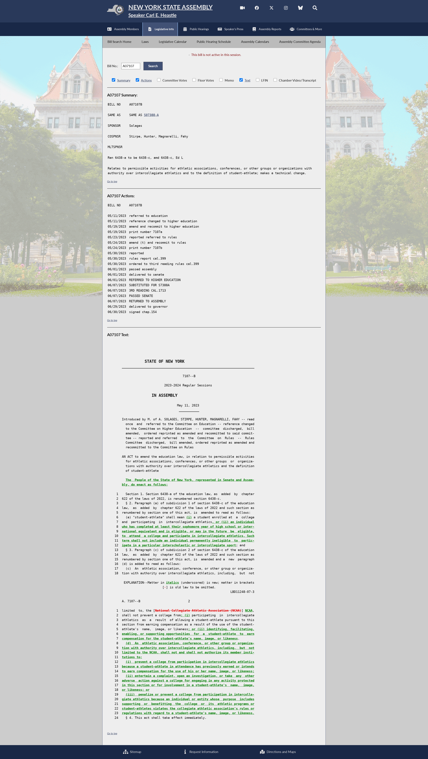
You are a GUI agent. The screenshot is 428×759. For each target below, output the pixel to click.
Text (247, 80)
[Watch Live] (242, 8)
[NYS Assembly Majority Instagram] (286, 8)
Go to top (112, 181)
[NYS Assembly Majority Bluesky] (300, 8)
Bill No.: (112, 66)
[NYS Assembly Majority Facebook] (257, 8)
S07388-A (151, 115)
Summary (123, 80)
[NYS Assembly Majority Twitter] (271, 8)
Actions (146, 80)
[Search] (315, 8)
